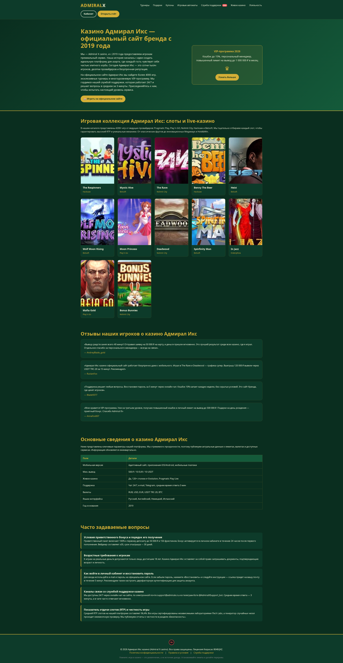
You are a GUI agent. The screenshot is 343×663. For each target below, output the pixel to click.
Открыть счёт (108, 13)
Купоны (170, 5)
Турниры (144, 5)
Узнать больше (227, 77)
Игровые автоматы (187, 5)
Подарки (157, 5)
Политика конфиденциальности (146, 652)
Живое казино (238, 5)
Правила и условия (178, 652)
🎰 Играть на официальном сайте (103, 98)
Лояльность (255, 5)
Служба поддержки (213, 5)
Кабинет (88, 13)
